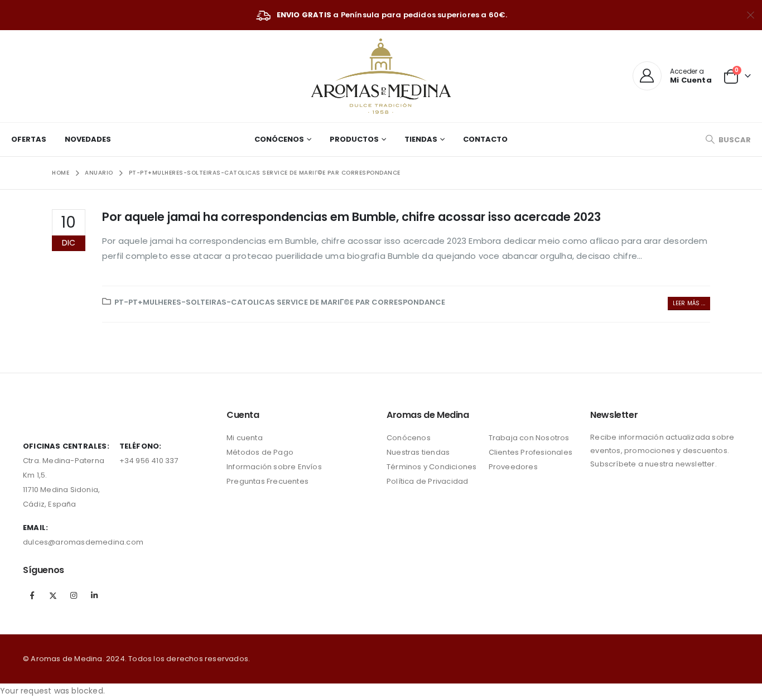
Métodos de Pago (259, 452)
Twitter (53, 595)
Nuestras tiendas (418, 452)
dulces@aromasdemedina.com (83, 542)
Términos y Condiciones (431, 466)
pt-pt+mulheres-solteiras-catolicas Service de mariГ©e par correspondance (279, 302)
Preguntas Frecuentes (267, 481)
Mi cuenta (244, 437)
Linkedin (94, 595)
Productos (354, 139)
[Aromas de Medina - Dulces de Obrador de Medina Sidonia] (381, 76)
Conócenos (279, 139)
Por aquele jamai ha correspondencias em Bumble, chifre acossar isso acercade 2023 (351, 217)
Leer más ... (689, 303)
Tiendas (420, 139)
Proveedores (513, 466)
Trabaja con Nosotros (529, 437)
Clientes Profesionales (530, 452)
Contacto (485, 139)
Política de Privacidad (427, 481)
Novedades (88, 139)
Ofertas (28, 139)
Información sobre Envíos (274, 466)
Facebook (32, 595)
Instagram (73, 595)
